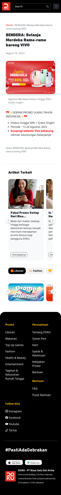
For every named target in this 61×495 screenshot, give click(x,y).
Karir (35, 345)
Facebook (14, 417)
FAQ (34, 388)
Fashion (10, 351)
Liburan (10, 332)
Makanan (11, 338)
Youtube (13, 424)
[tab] (17, 271)
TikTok (12, 430)
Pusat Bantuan (41, 395)
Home (9, 25)
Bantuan (37, 372)
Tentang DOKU (41, 332)
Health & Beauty (15, 357)
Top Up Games (14, 345)
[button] (56, 6)
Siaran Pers (39, 338)
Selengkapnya (19, 254)
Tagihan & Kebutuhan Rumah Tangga (14, 374)
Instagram (15, 411)
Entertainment (14, 364)
